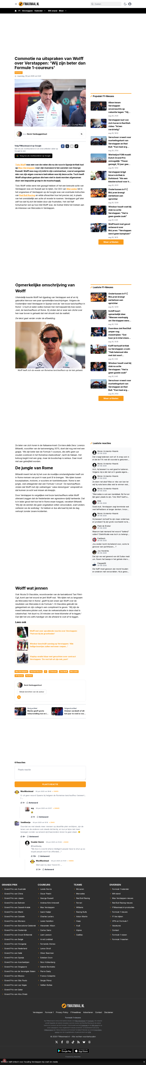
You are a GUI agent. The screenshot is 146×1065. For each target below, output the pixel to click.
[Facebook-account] (62, 1042)
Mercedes (72, 189)
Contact (98, 1012)
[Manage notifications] (4, 1060)
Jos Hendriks (103, 551)
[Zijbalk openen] (16, 4)
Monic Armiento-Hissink (107, 451)
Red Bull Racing (27, 195)
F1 (19, 11)
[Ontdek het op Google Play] (64, 1051)
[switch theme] (125, 4)
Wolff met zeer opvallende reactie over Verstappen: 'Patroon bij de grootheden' (53, 632)
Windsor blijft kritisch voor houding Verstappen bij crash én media (29, 1062)
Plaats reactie (50, 784)
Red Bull (29, 675)
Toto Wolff (20, 164)
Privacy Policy (62, 1012)
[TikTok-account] (73, 1042)
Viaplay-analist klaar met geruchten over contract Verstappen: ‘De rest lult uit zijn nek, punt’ (53, 657)
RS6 (99, 501)
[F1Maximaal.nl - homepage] (29, 4)
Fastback (101, 538)
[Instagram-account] (67, 1042)
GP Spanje (19, 675)
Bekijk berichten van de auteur (32, 692)
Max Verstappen (26, 168)
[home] (16, 11)
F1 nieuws (53, 671)
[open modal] (129, 4)
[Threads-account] (89, 1042)
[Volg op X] (81, 134)
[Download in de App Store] (81, 1051)
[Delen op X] (67, 146)
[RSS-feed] (78, 1042)
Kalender (39, 11)
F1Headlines (75, 1012)
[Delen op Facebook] (63, 146)
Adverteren (88, 1012)
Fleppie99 (101, 563)
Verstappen (27, 11)
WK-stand (52, 11)
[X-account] (56, 1042)
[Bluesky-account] (84, 1042)
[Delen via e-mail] (72, 146)
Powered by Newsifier (73, 1057)
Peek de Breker (104, 526)
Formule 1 (18, 72)
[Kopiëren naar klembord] (76, 146)
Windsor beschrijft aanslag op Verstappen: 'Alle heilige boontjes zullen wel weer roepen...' (51, 645)
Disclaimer (108, 1012)
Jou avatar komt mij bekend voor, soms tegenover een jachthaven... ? (110, 545)
